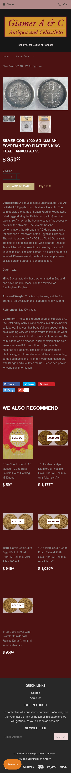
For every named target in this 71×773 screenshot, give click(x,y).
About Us (35, 698)
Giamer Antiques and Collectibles (38, 753)
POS (20, 758)
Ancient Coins (22, 56)
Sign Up (61, 736)
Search (35, 693)
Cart (65, 4)
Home (5, 56)
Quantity (7, 170)
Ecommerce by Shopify (39, 758)
